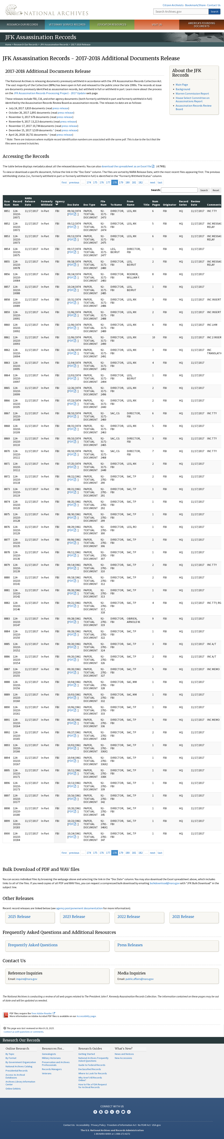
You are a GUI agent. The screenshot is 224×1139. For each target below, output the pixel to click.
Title (146, 204)
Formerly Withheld (46, 203)
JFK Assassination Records (54, 44)
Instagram (106, 1112)
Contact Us (213, 5)
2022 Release (128, 916)
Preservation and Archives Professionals (56, 1064)
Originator (169, 204)
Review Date (195, 203)
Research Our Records (22, 24)
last (160, 182)
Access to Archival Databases (15, 1076)
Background (183, 89)
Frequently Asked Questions (33, 945)
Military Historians (51, 1058)
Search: (155, 190)
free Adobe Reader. (42, 1013)
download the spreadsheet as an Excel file (126, 166)
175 (95, 182)
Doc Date (73, 204)
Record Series (183, 203)
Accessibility (83, 1125)
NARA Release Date (30, 201)
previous (74, 182)
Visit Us (157, 24)
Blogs (123, 1112)
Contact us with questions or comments (23, 1031)
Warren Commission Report (192, 93)
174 (89, 182)
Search (214, 11)
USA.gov (156, 1125)
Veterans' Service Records (67, 24)
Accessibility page (86, 1016)
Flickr (129, 1112)
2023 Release (74, 916)
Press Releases (130, 945)
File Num (104, 203)
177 (108, 182)
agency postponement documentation (79, 908)
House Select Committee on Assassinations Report (192, 99)
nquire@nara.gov (27, 979)
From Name (130, 203)
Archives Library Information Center (20, 1083)
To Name (116, 204)
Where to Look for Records (92, 1073)
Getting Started (86, 1054)
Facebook (95, 1112)
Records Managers (52, 1069)
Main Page (182, 84)
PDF (70, 214)
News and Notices (124, 1054)
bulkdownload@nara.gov (165, 883)
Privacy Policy (98, 1125)
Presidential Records (17, 1070)
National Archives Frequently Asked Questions (93, 1059)
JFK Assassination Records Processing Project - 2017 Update (50, 93)
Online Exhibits (13, 1088)
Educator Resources (112, 24)
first (64, 182)
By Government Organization (21, 1062)
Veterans (46, 1073)
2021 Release (183, 916)
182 (140, 182)
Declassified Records (89, 1069)
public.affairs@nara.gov (139, 979)
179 (121, 182)
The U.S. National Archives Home (46, 9)
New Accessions (123, 1058)
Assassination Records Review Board (193, 107)
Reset (216, 190)
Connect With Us (112, 1106)
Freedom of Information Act (121, 1125)
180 (127, 182)
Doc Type (89, 204)
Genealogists (49, 1054)
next (152, 182)
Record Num (17, 203)
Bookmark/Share (195, 5)
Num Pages (156, 203)
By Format (11, 1058)
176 (102, 182)
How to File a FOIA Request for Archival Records (92, 1086)
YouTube (117, 1112)
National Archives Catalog (19, 1066)
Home (8, 44)
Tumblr (112, 1112)
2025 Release (19, 916)
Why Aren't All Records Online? (90, 1079)
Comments (214, 204)
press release (60, 108)
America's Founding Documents (201, 24)
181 (134, 182)
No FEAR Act (144, 1125)
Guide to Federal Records (91, 1065)
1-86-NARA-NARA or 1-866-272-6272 (112, 1133)
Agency (60, 201)
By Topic (10, 1054)
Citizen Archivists (173, 5)
